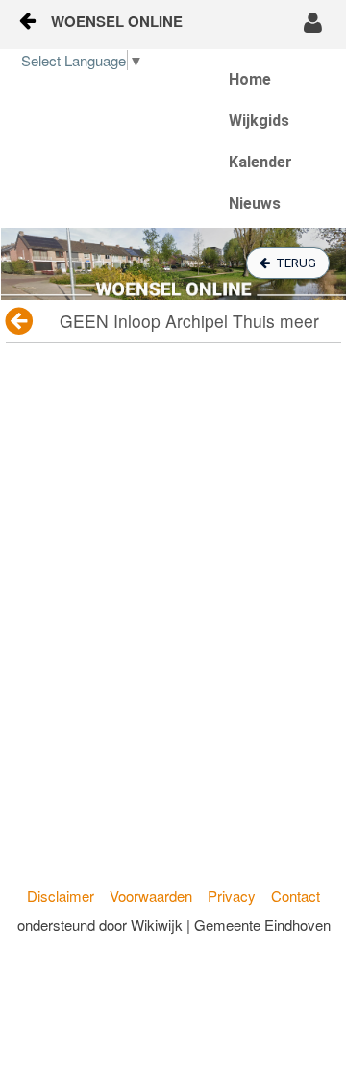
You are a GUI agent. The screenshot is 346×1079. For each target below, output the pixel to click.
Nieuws (255, 203)
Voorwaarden (151, 896)
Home (250, 79)
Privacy (232, 896)
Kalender (260, 162)
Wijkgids (259, 121)
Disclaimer (60, 896)
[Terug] (21, 321)
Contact (295, 896)
